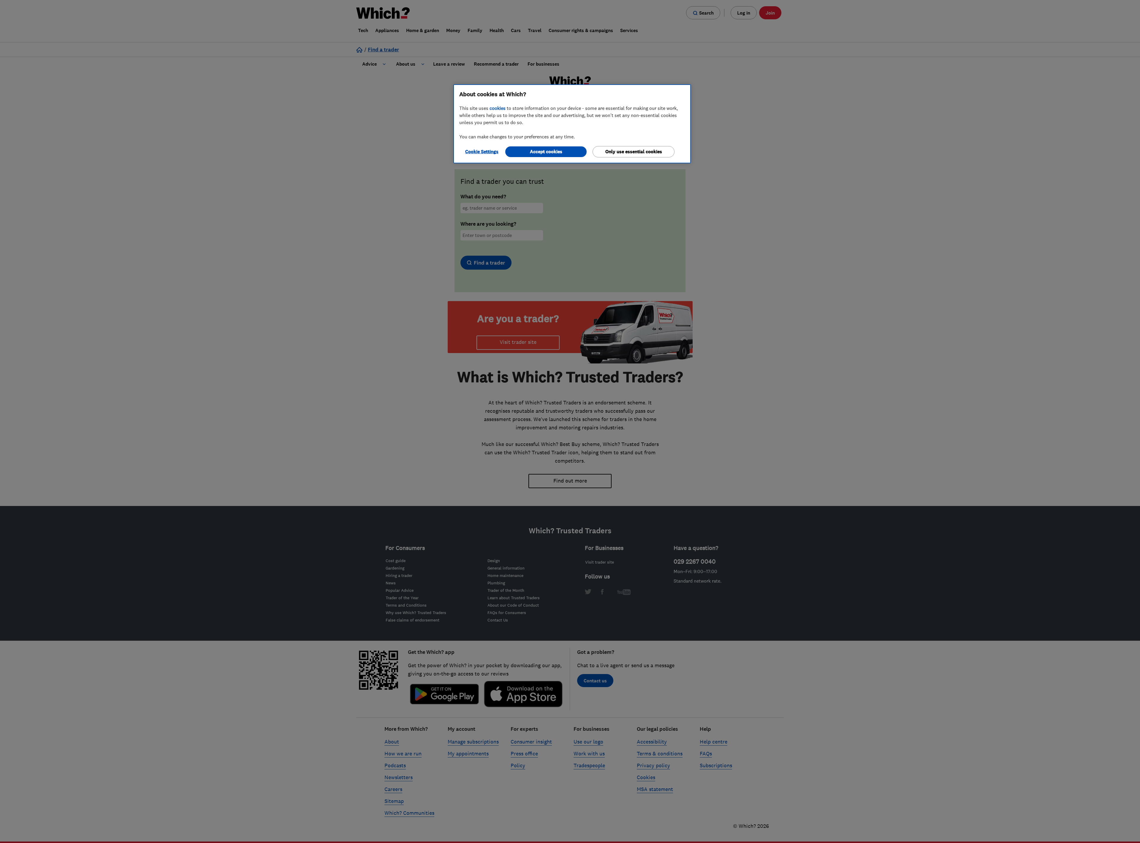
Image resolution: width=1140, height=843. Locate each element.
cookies (498, 108)
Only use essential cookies (633, 151)
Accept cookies (546, 151)
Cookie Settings (481, 151)
